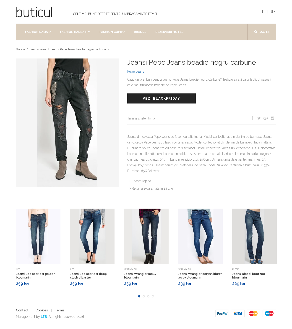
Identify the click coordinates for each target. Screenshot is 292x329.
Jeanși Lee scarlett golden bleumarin (35, 275)
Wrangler (130, 269)
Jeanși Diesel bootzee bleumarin (248, 275)
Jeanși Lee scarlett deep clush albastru (88, 275)
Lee (18, 269)
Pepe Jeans (135, 71)
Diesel (236, 269)
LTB (44, 316)
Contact (22, 310)
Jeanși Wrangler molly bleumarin (140, 275)
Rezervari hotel (169, 32)
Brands (140, 32)
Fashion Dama (36, 32)
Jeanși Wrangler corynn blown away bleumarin (200, 275)
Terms (60, 310)
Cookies (42, 310)
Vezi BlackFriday (161, 98)
